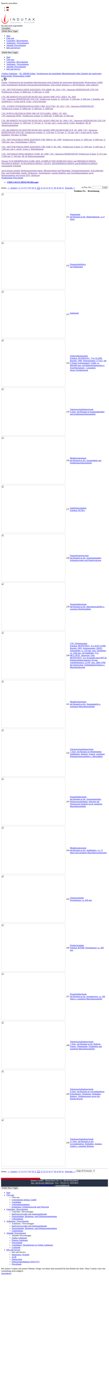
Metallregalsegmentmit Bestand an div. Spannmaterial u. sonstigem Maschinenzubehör (85, 704)
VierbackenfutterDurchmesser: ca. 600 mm (81, 899)
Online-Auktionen (9, 73)
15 (47, 188)
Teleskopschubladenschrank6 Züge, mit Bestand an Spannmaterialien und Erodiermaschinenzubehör (87, 411)
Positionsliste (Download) (12, 178)
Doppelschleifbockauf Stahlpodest (78, 265)
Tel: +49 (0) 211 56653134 (42, 1183)
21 (63, 188)
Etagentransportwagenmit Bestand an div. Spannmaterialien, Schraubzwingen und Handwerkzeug (86, 557)
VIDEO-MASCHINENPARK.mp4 (22, 182)
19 (57, 188)
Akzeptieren (6, 1273)
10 (33, 188)
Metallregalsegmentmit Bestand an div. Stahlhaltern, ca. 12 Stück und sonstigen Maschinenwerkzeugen (88, 850)
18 (55, 188)
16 (49, 188)
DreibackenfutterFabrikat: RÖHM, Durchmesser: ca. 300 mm (87, 947)
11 (35, 188)
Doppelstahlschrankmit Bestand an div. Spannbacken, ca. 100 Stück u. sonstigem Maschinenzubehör (87, 996)
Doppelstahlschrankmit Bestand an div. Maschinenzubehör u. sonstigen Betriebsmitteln (87, 606)
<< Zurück (12, 188)
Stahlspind (74, 313)
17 (52, 188)
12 (38, 187)
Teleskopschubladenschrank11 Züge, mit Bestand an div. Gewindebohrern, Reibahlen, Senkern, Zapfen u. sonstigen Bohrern (86, 1142)
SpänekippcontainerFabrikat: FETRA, (78, 509)
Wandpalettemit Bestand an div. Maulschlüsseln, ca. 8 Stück (87, 216)
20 (60, 188)
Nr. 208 (23, 73)
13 (41, 188)
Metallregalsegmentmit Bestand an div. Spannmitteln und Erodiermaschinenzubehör (85, 460)
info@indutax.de (47, 1185)
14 (44, 188)
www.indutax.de (62, 1185)
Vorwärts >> (69, 188)
